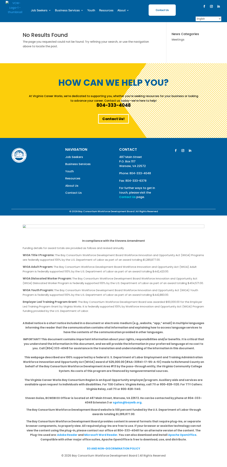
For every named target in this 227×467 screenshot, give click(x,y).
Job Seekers (39, 10)
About (121, 10)
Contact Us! (113, 118)
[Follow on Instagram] (211, 6)
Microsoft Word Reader (100, 435)
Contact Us (162, 10)
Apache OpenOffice (182, 435)
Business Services (67, 10)
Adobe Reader (67, 435)
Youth (91, 10)
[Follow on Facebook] (204, 6)
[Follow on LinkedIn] (218, 6)
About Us (71, 186)
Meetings (178, 39)
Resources (106, 10)
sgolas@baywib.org (127, 402)
